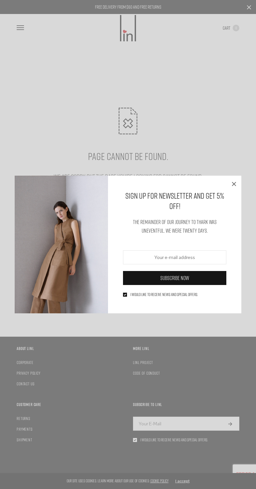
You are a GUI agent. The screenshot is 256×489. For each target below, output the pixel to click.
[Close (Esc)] (234, 183)
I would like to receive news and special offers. (164, 295)
